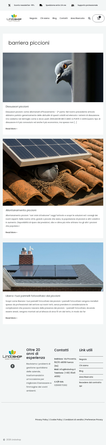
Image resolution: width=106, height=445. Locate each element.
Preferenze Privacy (94, 419)
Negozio (33, 18)
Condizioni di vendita (74, 419)
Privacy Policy (41, 419)
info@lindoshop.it (67, 369)
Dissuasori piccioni (17, 106)
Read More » (11, 128)
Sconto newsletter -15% (24, 5)
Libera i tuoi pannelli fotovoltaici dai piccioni (33, 296)
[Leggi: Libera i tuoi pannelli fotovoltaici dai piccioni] (53, 266)
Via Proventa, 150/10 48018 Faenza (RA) (65, 362)
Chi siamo (45, 18)
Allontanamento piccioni (21, 210)
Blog (55, 18)
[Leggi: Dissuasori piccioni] (53, 77)
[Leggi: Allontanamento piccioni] (53, 172)
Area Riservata (77, 18)
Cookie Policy (56, 419)
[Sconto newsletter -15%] (9, 5)
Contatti (64, 18)
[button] (89, 18)
